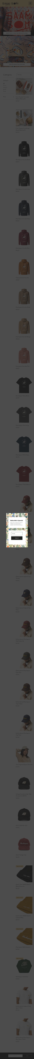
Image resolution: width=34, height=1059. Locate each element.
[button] (25, 515)
